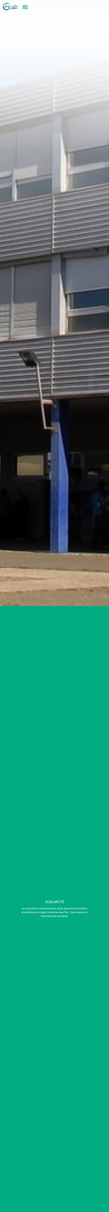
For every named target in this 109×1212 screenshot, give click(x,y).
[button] (25, 7)
